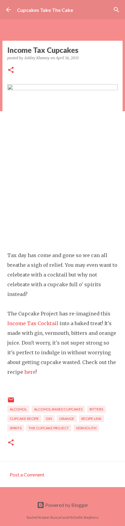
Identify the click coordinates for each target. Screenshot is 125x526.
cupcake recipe (24, 418)
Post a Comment (27, 474)
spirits (16, 428)
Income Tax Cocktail (32, 323)
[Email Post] (11, 402)
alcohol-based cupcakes (58, 409)
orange (66, 418)
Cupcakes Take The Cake (45, 10)
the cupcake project (49, 428)
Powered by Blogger (66, 505)
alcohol (18, 409)
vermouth (86, 428)
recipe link (91, 418)
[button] (11, 70)
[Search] (116, 9)
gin (49, 418)
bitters (96, 409)
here (29, 372)
